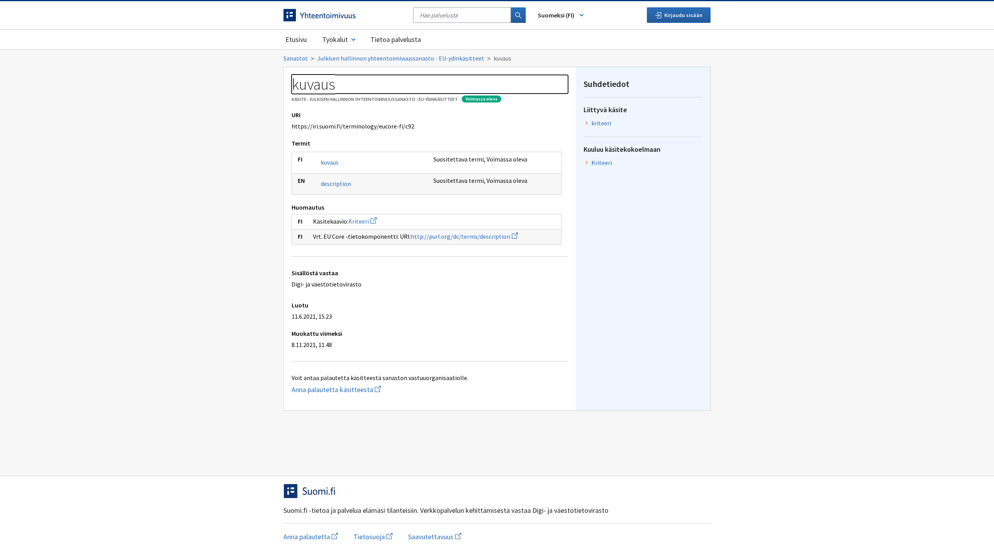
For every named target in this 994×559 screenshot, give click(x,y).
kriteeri (601, 123)
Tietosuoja (373, 536)
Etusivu (296, 39)
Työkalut (335, 39)
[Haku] (518, 15)
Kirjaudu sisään (683, 15)
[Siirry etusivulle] (344, 15)
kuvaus (330, 162)
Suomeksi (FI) (556, 15)
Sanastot (295, 58)
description (336, 183)
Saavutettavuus (434, 536)
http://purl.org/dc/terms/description (464, 236)
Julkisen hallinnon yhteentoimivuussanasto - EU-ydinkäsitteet (400, 58)
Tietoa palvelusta (395, 39)
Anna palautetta (310, 536)
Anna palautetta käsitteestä (367, 389)
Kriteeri (362, 221)
